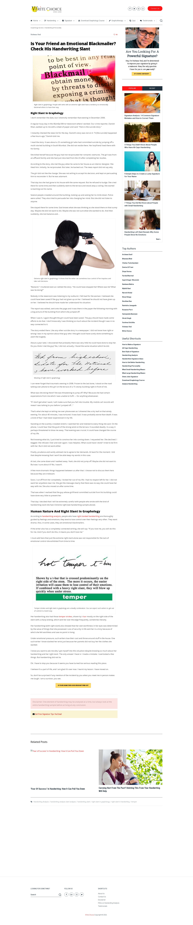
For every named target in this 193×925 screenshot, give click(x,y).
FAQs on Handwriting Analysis (108, 903)
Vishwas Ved (36, 35)
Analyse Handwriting (129, 384)
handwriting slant (84, 802)
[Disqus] (96, 840)
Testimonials (147, 21)
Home (35, 21)
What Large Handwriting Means (133, 373)
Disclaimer (102, 900)
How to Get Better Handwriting (133, 362)
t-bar (84, 616)
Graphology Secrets (37, 28)
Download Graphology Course (92, 21)
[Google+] (71, 894)
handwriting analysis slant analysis (63, 802)
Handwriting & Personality (53, 28)
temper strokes (65, 616)
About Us (101, 893)
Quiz (133, 21)
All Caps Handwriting (130, 348)
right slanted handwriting (88, 516)
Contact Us (155, 8)
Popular (132, 88)
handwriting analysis (51, 516)
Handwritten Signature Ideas (132, 359)
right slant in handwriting (120, 802)
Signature (68, 21)
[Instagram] (77, 894)
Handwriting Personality (131, 366)
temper (134, 802)
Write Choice (89, 915)
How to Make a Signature (131, 344)
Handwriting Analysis (130, 355)
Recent (152, 88)
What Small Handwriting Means (133, 369)
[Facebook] (66, 894)
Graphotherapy (117, 21)
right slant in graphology (101, 802)
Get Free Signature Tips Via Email (48, 714)
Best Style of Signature (130, 352)
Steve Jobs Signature (130, 377)
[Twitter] (82, 894)
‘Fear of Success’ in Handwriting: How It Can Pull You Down (58, 788)
